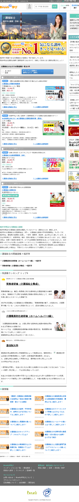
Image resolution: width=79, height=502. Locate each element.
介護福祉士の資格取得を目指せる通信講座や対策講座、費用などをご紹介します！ (55, 399)
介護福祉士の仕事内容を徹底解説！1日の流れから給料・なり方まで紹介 (55, 434)
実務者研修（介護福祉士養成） (23, 284)
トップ (5, 468)
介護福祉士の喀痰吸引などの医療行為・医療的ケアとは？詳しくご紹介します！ (20, 447)
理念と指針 (42, 468)
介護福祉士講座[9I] (9, 190)
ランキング (20, 470)
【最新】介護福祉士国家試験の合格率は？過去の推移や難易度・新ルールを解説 (20, 399)
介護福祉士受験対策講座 (11, 84)
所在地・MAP (60, 468)
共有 (29, 8)
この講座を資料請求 (41, 107)
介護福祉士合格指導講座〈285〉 (14, 155)
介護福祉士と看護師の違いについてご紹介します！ (20, 423)
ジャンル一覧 (16, 468)
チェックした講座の (30, 71)
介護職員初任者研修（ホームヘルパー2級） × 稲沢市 (21, 261)
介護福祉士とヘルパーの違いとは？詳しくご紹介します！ (55, 423)
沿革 (50, 468)
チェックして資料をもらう (14, 77)
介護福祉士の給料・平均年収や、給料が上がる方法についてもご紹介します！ (20, 411)
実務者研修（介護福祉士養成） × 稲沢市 (17, 266)
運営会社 (31, 482)
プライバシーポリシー (11, 480)
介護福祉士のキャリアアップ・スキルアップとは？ (20, 433)
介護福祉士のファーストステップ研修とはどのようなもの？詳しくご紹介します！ (55, 411)
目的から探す (8, 470)
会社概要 (22, 482)
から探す (65, 6)
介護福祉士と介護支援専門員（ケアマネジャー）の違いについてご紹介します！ (55, 447)
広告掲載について (10, 482)
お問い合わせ (8, 477)
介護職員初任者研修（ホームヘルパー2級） (30, 316)
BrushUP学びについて (24, 477)
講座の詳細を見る (10, 107)
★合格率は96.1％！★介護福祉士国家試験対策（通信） (22, 118)
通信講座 (26, 468)
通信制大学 (12, 345)
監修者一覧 (31, 470)
